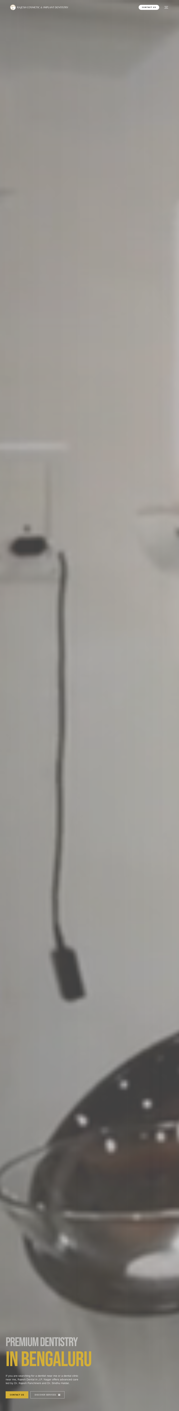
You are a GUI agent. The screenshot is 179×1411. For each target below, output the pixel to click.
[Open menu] (166, 7)
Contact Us (149, 7)
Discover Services (45, 1395)
